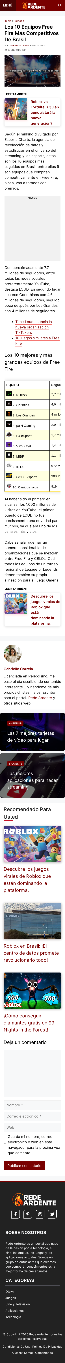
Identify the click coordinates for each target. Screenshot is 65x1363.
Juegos (19, 21)
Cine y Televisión (17, 1304)
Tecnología (13, 1317)
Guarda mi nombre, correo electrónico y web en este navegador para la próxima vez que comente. (34, 1144)
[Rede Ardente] (33, 5)
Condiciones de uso (17, 1346)
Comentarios (44, 1353)
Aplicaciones (14, 1310)
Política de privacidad (47, 1346)
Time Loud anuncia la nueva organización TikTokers (33, 327)
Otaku (9, 1291)
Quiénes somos (22, 1353)
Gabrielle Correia (18, 669)
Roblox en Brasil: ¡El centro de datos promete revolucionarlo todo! (31, 953)
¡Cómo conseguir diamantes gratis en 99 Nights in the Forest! (29, 1023)
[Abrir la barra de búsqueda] (60, 5)
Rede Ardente (40, 698)
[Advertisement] (32, 231)
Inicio (8, 21)
